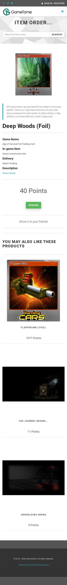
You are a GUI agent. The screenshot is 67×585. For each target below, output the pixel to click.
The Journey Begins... (33, 421)
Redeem (34, 205)
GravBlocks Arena (33, 514)
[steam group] (8, 3)
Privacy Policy (31, 565)
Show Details (8, 173)
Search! (57, 34)
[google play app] (12, 3)
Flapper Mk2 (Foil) (33, 327)
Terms (21, 565)
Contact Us (44, 565)
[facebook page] (3, 3)
